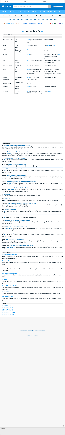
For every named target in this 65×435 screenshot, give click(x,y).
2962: (28, 86)
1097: (28, 65)
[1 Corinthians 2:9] (63, 199)
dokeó (49, 91)
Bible (3, 23)
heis (54, 45)
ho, (59, 54)
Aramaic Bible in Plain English (9, 285)
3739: (28, 39)
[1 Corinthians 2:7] (2, 199)
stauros (49, 82)
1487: (28, 69)
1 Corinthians (7, 23)
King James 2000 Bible (7, 296)
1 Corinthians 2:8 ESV (8, 311)
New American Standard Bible (9, 254)
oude (48, 45)
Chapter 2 (13, 23)
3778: (28, 54)
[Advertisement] (32, 128)
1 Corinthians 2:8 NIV (8, 307)
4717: (28, 82)
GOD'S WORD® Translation (8, 292)
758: (28, 50)
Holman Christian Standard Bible (10, 267)
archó (52, 50)
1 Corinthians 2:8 (6, 305)
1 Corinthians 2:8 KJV (8, 314)
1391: (28, 91)
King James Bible (6, 260)
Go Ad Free (3, 428)
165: (28, 60)
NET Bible (4, 279)
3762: (28, 45)
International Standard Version (9, 273)
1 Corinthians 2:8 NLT (8, 309)
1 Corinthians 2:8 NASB (8, 312)
